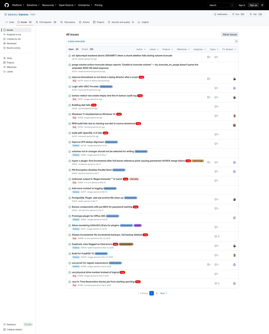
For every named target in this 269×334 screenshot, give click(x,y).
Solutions (32, 5)
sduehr (81, 201)
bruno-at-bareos (90, 81)
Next (162, 293)
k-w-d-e (87, 182)
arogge (87, 99)
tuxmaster (82, 136)
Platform (17, 5)
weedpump (82, 164)
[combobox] (151, 41)
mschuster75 (83, 90)
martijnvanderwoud (85, 71)
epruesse (81, 173)
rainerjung (88, 127)
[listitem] (152, 57)
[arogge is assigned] (234, 115)
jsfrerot (81, 59)
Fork (240, 14)
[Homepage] (6, 5)
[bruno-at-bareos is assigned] (234, 78)
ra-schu (87, 238)
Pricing (98, 5)
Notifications (222, 14)
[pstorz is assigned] (234, 125)
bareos (12, 14)
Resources (48, 5)
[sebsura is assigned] (234, 88)
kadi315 (91, 248)
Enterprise (84, 5)
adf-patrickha (83, 210)
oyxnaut (81, 108)
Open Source (66, 5)
